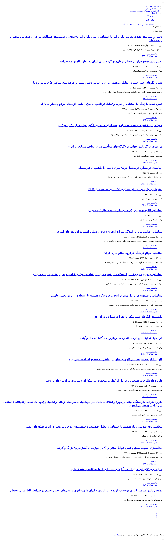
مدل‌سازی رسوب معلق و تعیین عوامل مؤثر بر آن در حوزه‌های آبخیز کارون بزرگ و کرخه (109, 447)
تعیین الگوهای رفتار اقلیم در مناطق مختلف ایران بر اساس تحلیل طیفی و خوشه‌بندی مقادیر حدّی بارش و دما (97, 82)
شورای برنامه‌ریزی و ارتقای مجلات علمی (138, 24)
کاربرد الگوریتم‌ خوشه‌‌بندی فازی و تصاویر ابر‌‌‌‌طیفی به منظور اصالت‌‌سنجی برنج (115, 359)
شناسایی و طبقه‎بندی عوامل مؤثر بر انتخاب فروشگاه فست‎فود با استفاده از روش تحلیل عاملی (106, 295)
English (156, 27)
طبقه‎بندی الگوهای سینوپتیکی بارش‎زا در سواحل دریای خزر (127, 316)
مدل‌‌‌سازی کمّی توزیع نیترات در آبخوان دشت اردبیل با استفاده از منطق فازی (116, 469)
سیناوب (117, 535)
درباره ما (155, 13)
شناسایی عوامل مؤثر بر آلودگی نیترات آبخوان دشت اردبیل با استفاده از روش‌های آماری (109, 231)
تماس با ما (150, 20)
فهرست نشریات (152, 6)
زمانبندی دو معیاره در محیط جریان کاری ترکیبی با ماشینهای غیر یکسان (120, 167)
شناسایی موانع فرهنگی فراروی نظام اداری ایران (133, 252)
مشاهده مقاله (151, 54)
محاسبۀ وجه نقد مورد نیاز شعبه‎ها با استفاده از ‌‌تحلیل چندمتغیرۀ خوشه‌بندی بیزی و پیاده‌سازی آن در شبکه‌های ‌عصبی (93, 426)
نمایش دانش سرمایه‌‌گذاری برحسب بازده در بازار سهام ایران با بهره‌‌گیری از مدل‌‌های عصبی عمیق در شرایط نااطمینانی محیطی (85, 490)
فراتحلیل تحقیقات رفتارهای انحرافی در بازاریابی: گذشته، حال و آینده (121, 338)
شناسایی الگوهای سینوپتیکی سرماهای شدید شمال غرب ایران (125, 210)
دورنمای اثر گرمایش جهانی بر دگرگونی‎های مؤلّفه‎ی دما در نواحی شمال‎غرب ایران (115, 146)
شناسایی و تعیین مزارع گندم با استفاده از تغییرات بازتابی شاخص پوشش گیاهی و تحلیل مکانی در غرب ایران (97, 274)
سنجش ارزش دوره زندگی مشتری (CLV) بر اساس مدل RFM (125, 189)
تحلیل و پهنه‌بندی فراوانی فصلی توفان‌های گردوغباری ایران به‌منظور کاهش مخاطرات (111, 61)
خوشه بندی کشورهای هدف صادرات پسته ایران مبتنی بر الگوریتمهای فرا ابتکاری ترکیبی (110, 125)
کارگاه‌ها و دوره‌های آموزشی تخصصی (144, 11)
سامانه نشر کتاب (152, 9)
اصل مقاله (149, 56)
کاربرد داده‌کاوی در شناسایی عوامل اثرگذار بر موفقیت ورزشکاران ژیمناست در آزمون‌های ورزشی (103, 380)
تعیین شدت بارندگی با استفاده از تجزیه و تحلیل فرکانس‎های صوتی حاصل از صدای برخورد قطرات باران (101, 103)
